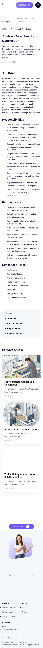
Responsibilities (14, 323)
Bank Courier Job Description (21, 429)
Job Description (6, 20)
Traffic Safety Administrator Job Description (20, 475)
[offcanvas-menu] (38, 5)
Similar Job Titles (15, 334)
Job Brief (11, 318)
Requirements (13, 328)
